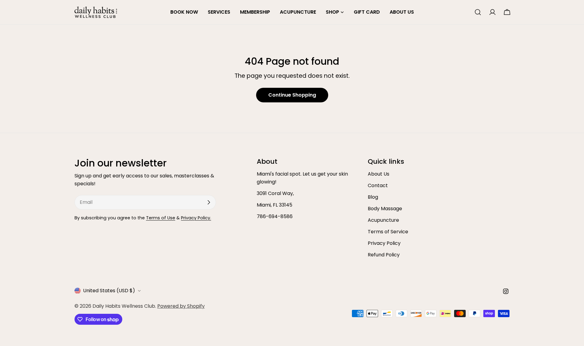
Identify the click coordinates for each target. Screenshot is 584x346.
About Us (378, 173)
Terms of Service (388, 231)
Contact (378, 185)
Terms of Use (160, 218)
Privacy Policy (384, 243)
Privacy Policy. (196, 218)
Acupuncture (383, 220)
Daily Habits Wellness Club (123, 306)
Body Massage (385, 208)
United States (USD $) (109, 290)
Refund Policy (384, 254)
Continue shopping (292, 94)
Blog (373, 197)
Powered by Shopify (181, 306)
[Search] (478, 12)
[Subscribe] (208, 202)
